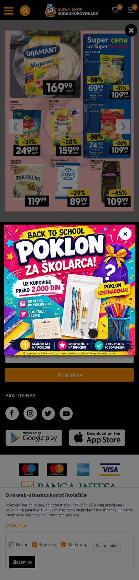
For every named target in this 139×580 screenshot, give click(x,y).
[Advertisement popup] (69, 289)
